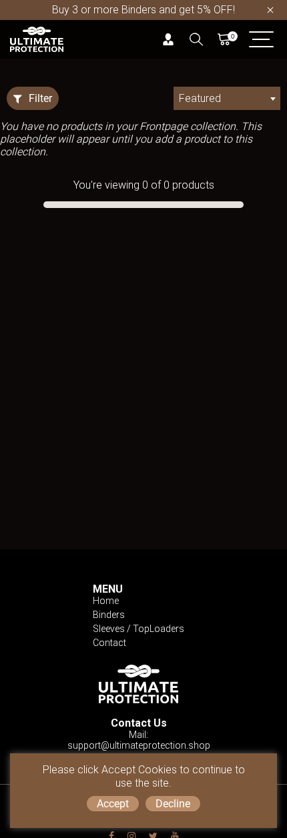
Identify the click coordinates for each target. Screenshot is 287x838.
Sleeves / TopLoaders (138, 628)
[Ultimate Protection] (36, 38)
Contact (109, 642)
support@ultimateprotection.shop (138, 745)
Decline (173, 803)
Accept (113, 803)
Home (106, 600)
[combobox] (227, 98)
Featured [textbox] (200, 98)
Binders (109, 614)
